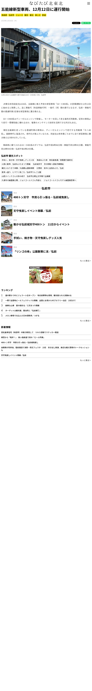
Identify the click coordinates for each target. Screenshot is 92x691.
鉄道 (44, 15)
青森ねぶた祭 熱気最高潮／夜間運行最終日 (55, 160)
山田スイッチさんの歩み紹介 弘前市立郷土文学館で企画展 (26, 176)
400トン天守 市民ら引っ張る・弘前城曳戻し (19, 342)
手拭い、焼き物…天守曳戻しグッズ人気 (18, 160)
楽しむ (38, 15)
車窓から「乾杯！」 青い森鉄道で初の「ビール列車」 (23, 337)
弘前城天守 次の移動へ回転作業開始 (48, 164)
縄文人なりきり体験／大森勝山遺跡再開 (18, 168)
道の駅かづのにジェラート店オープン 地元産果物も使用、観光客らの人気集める (38, 295)
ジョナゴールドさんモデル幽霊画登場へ (60, 180)
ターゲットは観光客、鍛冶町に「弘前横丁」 (23, 310)
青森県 (4, 15)
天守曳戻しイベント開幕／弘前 (13, 355)
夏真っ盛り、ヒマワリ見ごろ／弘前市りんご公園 (21, 172)
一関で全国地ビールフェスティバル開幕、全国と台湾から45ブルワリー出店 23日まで (40, 300)
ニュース (19, 15)
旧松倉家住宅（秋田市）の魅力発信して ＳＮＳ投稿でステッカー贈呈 (30, 332)
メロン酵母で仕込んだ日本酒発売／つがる (22, 315)
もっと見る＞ (85, 260)
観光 (26, 15)
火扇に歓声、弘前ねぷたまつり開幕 (16, 164)
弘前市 (11, 15)
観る (31, 15)
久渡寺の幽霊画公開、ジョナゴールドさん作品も (21, 180)
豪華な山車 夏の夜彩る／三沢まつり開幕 (22, 305)
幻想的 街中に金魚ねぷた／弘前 (50, 168)
